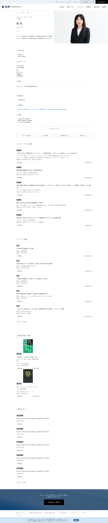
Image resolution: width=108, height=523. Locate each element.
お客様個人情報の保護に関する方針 (35, 512)
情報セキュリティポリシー (21, 512)
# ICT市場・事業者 (20, 67)
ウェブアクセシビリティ (74, 512)
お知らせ (69, 1)
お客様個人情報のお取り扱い (50, 512)
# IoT (17, 70)
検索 (93, 2)
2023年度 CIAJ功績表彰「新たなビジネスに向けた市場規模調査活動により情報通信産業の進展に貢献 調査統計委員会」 (42, 109)
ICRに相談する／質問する (54, 502)
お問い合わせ (102, 2)
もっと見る (23, 322)
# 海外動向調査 (19, 75)
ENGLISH (76, 1)
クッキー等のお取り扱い (62, 512)
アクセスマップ (84, 512)
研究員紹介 (88, 7)
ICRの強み (62, 7)
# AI (17, 69)
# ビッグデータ (19, 72)
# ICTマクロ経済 (19, 65)
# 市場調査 (18, 74)
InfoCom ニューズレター (60, 1)
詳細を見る (19, 162)
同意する (76, 520)
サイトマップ (18, 515)
